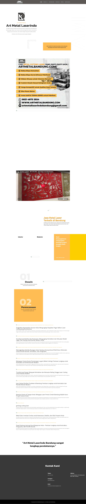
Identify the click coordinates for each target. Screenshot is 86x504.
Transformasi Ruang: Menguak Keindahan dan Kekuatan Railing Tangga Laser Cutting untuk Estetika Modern (41, 372)
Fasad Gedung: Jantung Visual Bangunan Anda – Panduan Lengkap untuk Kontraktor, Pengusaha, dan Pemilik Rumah (41, 426)
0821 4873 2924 (50, 475)
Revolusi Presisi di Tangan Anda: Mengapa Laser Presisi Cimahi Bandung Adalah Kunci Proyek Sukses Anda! (42, 395)
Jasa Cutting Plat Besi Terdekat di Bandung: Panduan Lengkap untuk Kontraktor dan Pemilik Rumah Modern (41, 384)
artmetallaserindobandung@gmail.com (54, 485)
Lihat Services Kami (60, 257)
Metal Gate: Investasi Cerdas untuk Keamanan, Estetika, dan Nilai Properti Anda (40, 415)
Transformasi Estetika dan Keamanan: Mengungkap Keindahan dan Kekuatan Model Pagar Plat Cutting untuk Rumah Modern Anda (41, 339)
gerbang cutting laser (22, 406)
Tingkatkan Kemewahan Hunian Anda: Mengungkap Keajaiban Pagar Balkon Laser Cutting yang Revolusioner (40, 328)
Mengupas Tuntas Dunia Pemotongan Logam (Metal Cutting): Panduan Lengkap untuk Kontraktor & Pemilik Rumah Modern (42, 361)
